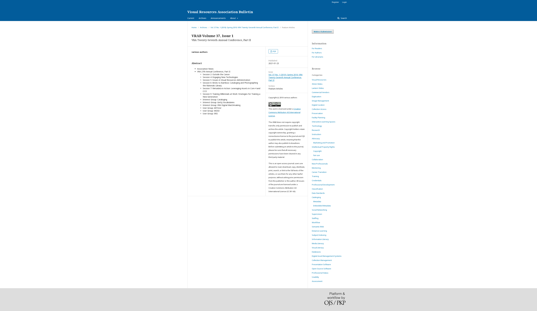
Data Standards (318, 193)
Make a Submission (323, 31)
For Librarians (317, 57)
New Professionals (320, 163)
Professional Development (323, 184)
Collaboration (317, 159)
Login (344, 2)
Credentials (317, 180)
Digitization (316, 96)
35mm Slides (317, 84)
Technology (317, 126)
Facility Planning (318, 117)
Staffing (315, 218)
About (233, 18)
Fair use (316, 155)
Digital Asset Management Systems (326, 256)
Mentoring (316, 168)
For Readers (317, 48)
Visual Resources (319, 79)
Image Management (320, 100)
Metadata (317, 201)
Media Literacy (318, 243)
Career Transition (319, 172)
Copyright (317, 151)
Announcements (218, 18)
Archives (202, 18)
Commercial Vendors (320, 92)
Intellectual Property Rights (323, 147)
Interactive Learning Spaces (323, 121)
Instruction (316, 134)
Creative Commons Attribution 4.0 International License (284, 112)
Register (335, 2)
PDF (274, 51)
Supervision (317, 214)
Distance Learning (319, 231)
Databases (316, 252)
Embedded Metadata (322, 205)
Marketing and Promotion (324, 142)
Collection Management (322, 260)
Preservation (317, 113)
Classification (317, 189)
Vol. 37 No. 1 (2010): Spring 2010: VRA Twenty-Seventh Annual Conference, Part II (245, 27)
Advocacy (316, 138)
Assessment (317, 281)
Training (315, 176)
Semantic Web (318, 226)
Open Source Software (321, 268)
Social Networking (319, 210)
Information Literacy (320, 239)
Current (190, 18)
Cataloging (316, 197)
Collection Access (319, 109)
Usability (315, 277)
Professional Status (320, 273)
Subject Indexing (319, 235)
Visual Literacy (318, 247)
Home (194, 27)
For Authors (317, 52)
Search (343, 18)
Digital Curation (318, 105)
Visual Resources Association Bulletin (220, 12)
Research (316, 130)
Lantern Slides (318, 88)
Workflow (316, 222)
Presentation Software (321, 264)
